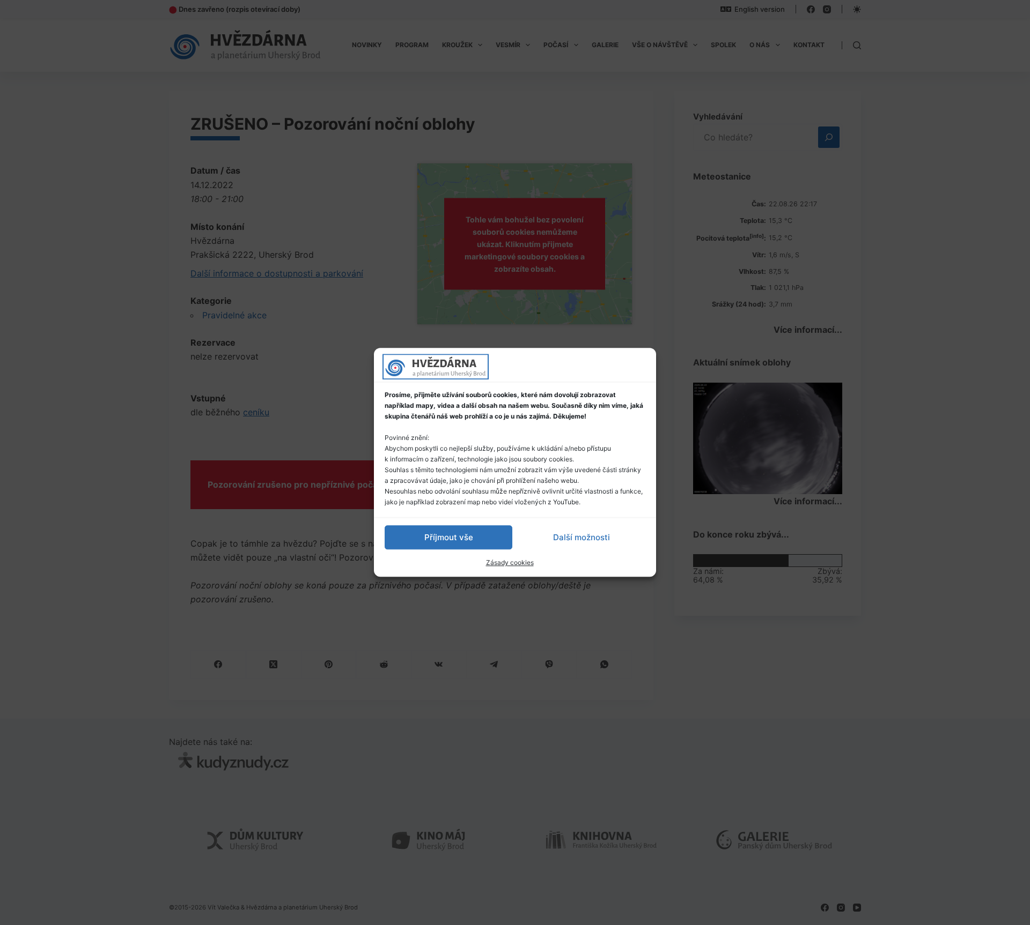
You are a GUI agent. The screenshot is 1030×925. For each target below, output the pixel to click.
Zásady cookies (510, 562)
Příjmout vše (448, 537)
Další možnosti (581, 537)
